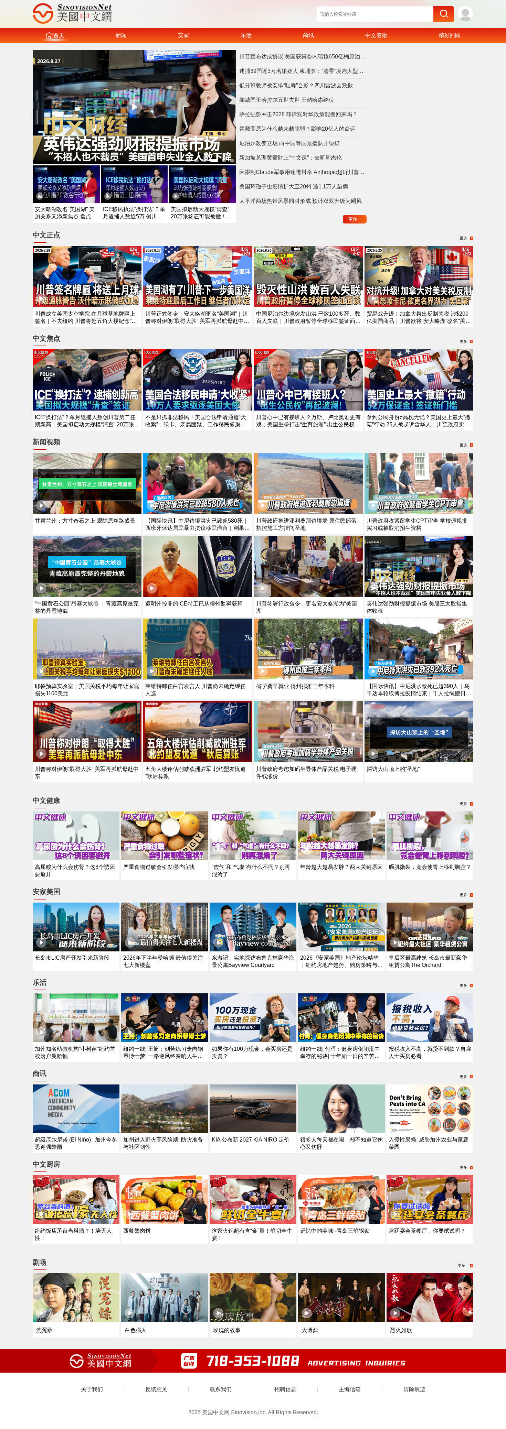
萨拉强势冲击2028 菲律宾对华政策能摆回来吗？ (298, 114)
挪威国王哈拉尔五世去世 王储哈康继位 (286, 100)
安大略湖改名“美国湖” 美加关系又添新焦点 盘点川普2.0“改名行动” (66, 216)
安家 (183, 35)
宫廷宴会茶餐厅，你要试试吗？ (427, 1231)
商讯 (308, 35)
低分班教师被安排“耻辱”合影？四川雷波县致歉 (296, 85)
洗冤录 (44, 1330)
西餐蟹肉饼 (137, 1231)
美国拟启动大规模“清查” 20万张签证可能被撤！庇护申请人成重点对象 (201, 216)
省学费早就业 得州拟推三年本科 (295, 686)
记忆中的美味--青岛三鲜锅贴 (335, 1231)
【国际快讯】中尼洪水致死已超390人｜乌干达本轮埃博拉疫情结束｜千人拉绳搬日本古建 (419, 693)
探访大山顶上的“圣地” (393, 769)
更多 (354, 219)
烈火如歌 (401, 1330)
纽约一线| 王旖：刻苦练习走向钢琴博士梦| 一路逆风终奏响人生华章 (163, 1056)
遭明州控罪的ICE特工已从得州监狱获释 (194, 604)
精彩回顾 (450, 35)
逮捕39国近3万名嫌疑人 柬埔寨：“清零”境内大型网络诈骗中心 (303, 71)
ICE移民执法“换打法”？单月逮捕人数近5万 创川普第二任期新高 (134, 216)
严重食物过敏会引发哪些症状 (159, 867)
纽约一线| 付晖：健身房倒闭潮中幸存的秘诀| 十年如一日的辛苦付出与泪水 (340, 1056)
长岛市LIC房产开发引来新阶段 (72, 958)
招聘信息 (285, 1389)
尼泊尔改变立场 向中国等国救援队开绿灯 (289, 143)
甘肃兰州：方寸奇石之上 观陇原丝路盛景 (85, 521)
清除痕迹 (414, 1389)
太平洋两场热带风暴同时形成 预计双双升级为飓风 (300, 201)
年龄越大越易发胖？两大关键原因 (341, 867)
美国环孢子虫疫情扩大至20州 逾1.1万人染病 (293, 186)
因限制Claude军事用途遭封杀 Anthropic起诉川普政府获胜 (303, 172)
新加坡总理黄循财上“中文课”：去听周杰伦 (290, 158)
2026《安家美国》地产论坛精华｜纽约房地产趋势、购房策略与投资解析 (341, 965)
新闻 (121, 35)
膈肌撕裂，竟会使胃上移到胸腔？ (430, 867)
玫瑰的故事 (227, 1330)
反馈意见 (156, 1389)
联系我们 (221, 1389)
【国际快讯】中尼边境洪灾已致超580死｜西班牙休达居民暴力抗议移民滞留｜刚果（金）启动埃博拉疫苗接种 (196, 528)
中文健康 (376, 35)
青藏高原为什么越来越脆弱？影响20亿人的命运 (297, 129)
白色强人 (136, 1330)
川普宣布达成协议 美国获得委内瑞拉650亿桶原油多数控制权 (303, 56)
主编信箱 (350, 1389)
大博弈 (310, 1330)
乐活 (246, 35)
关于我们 (92, 1389)
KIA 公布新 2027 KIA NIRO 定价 (250, 1140)
